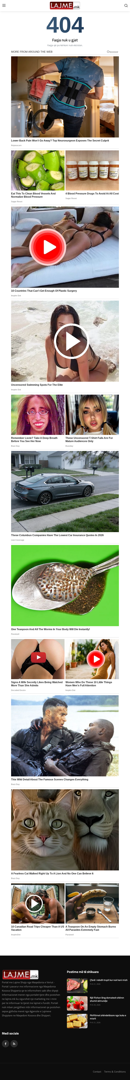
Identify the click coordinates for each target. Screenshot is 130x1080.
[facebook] (5, 1043)
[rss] (14, 1043)
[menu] (4, 5)
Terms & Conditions (115, 1071)
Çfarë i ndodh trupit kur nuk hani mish (108, 980)
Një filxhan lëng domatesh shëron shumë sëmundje (107, 999)
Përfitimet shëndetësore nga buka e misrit (108, 1017)
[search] (126, 5)
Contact (97, 1071)
